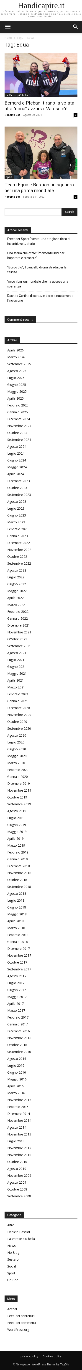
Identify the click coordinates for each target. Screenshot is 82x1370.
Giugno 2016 (16, 1072)
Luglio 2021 (15, 659)
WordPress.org (18, 1329)
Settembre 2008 (19, 1196)
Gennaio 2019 (17, 859)
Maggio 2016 (17, 1079)
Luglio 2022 (15, 577)
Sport (9, 177)
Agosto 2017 (16, 976)
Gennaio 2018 (17, 941)
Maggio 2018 (17, 914)
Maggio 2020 (17, 756)
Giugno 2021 (16, 666)
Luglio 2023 (15, 508)
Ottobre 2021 (17, 639)
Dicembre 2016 (18, 1031)
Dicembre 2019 (18, 783)
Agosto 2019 (16, 811)
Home (9, 38)
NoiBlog (13, 1252)
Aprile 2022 (15, 598)
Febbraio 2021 (17, 694)
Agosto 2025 (16, 371)
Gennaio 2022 (17, 618)
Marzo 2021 (16, 687)
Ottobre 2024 (17, 433)
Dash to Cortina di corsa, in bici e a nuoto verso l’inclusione (40, 298)
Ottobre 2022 (17, 556)
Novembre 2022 (19, 549)
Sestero (13, 1259)
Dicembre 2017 (18, 948)
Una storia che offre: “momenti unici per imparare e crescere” (35, 255)
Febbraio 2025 (17, 405)
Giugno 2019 (16, 825)
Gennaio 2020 (17, 776)
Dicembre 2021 (18, 625)
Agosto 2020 (16, 735)
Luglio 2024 (15, 453)
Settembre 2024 (19, 439)
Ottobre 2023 (17, 488)
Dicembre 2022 (18, 543)
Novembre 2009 (19, 1175)
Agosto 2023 (16, 501)
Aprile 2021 (15, 680)
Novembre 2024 (19, 426)
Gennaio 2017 (17, 1024)
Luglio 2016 (15, 1065)
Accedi (12, 1309)
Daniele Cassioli (19, 1232)
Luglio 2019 (15, 818)
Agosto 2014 (16, 1127)
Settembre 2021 (19, 646)
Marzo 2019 (16, 845)
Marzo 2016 (16, 1093)
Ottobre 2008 (17, 1189)
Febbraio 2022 (17, 611)
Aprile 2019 (15, 838)
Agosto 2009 (16, 1182)
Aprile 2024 (15, 474)
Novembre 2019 (19, 790)
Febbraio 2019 (17, 852)
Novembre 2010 (19, 1155)
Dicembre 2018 (18, 866)
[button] (75, 27)
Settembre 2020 (19, 728)
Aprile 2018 (15, 921)
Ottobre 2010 (17, 1162)
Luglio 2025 (15, 378)
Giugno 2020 (16, 749)
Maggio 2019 (17, 831)
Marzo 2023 (16, 522)
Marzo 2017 (16, 1010)
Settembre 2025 (19, 364)
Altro (10, 1225)
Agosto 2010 (16, 1168)
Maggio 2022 (17, 591)
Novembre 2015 (19, 1100)
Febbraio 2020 (17, 770)
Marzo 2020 (16, 763)
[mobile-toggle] (7, 27)
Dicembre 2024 (18, 419)
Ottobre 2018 (17, 880)
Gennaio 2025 (17, 412)
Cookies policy (52, 1356)
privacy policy (29, 1356)
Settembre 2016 (19, 1052)
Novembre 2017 (19, 955)
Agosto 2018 (16, 893)
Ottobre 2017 (17, 962)
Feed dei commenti (21, 1322)
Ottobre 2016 (17, 1045)
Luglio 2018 (15, 900)
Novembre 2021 (19, 632)
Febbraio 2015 (17, 1107)
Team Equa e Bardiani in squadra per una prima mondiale (39, 187)
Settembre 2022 (19, 563)
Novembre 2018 (19, 873)
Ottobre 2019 (17, 797)
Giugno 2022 (16, 584)
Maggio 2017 (17, 996)
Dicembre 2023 (18, 481)
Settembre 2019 (19, 804)
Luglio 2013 (15, 1141)
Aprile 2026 (15, 350)
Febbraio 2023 (17, 529)
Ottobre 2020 (17, 721)
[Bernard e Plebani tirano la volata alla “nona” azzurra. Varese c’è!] (41, 75)
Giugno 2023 (16, 515)
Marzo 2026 (16, 357)
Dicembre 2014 (18, 1113)
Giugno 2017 (16, 990)
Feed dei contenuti (21, 1316)
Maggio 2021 (17, 673)
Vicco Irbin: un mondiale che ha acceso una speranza (37, 284)
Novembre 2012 (19, 1148)
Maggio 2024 (17, 467)
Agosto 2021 (16, 653)
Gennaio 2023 (17, 536)
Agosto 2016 (16, 1058)
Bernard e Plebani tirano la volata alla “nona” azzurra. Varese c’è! (39, 105)
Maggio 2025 (17, 391)
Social (11, 1266)
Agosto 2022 (16, 570)
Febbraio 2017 (17, 1017)
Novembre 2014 (19, 1120)
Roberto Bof (12, 114)
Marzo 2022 (16, 604)
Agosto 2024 (16, 446)
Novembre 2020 (19, 715)
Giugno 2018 (16, 907)
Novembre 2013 (19, 1134)
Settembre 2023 (19, 494)
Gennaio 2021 (17, 701)
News (11, 1245)
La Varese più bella (17, 95)
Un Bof (12, 1280)
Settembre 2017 (19, 969)
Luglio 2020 (15, 742)
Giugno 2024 (16, 460)
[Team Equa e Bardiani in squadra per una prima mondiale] (41, 153)
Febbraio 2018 (17, 935)
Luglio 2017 (15, 983)
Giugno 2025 (16, 384)
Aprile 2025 (15, 398)
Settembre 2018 (19, 886)
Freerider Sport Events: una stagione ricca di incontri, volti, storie (38, 241)
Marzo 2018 (16, 928)
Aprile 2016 (15, 1086)
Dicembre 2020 (18, 708)
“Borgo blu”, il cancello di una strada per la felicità (37, 269)
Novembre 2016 (19, 1038)
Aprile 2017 (15, 1003)
